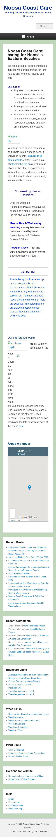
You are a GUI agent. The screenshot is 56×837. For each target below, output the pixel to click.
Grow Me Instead (16, 750)
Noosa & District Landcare (20, 684)
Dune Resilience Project (19, 573)
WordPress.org (15, 809)
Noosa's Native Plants (18, 756)
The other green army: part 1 (21, 691)
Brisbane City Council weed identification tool (28, 714)
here (21, 426)
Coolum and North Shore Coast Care (24, 678)
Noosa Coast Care (28, 7)
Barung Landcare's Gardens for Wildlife (25, 776)
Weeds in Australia (16, 724)
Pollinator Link (14, 688)
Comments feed (15, 805)
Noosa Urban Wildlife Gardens (21, 779)
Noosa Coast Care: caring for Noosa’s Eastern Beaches (26, 54)
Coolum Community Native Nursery (24, 681)
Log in (11, 799)
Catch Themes (40, 831)
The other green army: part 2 (21, 694)
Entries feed (13, 802)
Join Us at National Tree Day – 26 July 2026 (28, 557)
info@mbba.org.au (20, 164)
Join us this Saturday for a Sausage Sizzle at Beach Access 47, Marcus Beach (28, 651)
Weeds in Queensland (18, 727)
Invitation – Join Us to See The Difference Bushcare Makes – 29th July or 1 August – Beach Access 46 (27, 550)
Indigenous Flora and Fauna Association (26, 753)
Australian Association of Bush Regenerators (28, 675)
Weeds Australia (15, 717)
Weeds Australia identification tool (23, 720)
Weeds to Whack (16, 730)
